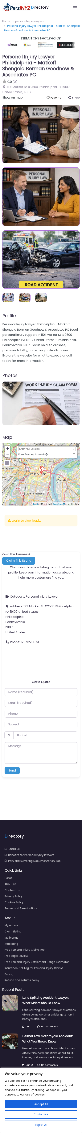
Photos (10, 375)
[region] (41, 1100)
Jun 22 (30, 1065)
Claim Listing (13, 931)
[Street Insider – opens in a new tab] (42, 45)
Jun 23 (30, 1026)
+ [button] (7, 448)
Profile (9, 315)
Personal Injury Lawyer (42, 596)
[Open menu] (75, 8)
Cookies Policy (14, 902)
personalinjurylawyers (29, 21)
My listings (11, 938)
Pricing (9, 974)
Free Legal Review (16, 956)
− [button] (7, 454)
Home (6, 21)
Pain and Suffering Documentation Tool (34, 861)
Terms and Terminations (21, 908)
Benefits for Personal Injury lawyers (31, 855)
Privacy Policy (14, 896)
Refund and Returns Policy (22, 980)
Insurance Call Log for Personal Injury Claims (34, 968)
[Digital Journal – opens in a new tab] (66, 45)
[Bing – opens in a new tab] (24, 45)
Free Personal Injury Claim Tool (25, 950)
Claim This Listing (18, 560)
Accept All (41, 1104)
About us (10, 884)
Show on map (12, 97)
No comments (49, 1026)
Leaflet (36, 503)
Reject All (41, 1125)
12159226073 (30, 642)
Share (76, 98)
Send (12, 770)
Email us (14, 849)
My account (13, 925)
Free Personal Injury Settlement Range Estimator (37, 962)
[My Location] (46, 454)
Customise (41, 1114)
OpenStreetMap (59, 503)
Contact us (12, 890)
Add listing (11, 944)
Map (7, 437)
